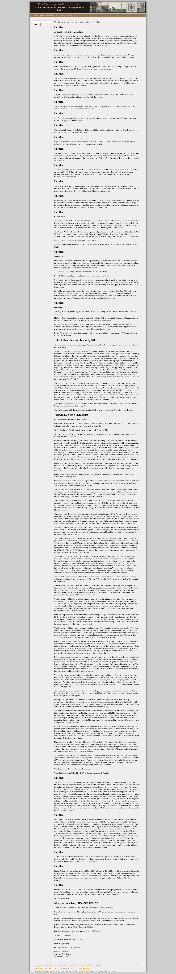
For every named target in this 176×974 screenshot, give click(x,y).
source (67, 15)
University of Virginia (43, 968)
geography (50, 15)
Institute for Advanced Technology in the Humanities (97, 971)
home (36, 15)
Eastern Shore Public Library (60, 971)
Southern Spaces (84, 968)
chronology (59, 15)
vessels (41, 15)
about (73, 15)
